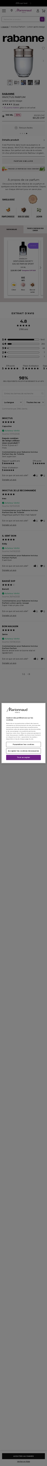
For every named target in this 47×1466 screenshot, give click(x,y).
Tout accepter (23, 757)
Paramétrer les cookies (23, 744)
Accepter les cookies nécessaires (23, 751)
